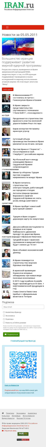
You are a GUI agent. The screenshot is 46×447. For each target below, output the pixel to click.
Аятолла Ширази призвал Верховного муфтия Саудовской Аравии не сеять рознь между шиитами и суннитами (21, 198)
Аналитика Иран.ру (13, 312)
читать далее (7, 89)
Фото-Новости (28, 416)
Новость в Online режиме (15, 323)
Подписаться (12, 334)
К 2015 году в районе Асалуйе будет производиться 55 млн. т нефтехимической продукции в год (28, 285)
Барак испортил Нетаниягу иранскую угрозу (26, 129)
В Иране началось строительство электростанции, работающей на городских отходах (28, 186)
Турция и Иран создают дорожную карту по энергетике (28, 217)
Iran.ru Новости (12, 385)
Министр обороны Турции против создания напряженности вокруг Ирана (27, 175)
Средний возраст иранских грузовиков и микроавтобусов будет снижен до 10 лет (28, 242)
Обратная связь (10, 431)
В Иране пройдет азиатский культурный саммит (27, 207)
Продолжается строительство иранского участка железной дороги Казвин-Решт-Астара (28, 121)
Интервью (16, 416)
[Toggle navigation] (7, 27)
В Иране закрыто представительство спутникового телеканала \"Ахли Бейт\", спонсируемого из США (22, 110)
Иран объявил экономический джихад (28, 251)
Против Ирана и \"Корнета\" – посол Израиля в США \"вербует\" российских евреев (28, 151)
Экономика (10, 316)
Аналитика (32, 413)
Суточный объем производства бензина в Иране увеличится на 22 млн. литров (28, 141)
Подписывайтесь (12, 390)
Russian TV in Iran (24, 418)
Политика (9, 319)
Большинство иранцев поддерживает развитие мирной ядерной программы (21, 62)
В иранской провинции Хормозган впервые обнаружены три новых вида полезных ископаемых (27, 274)
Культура (6, 416)
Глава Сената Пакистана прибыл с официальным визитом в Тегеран (25, 294)
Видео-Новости (8, 418)
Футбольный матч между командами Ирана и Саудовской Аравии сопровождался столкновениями (20, 164)
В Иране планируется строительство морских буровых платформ (25, 262)
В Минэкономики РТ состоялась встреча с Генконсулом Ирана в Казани (27, 97)
